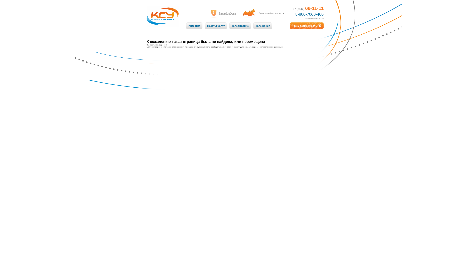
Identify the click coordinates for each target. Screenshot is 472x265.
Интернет (194, 25)
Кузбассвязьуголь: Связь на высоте (162, 12)
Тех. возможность (305, 25)
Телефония (263, 25)
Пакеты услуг (216, 25)
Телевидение (240, 25)
